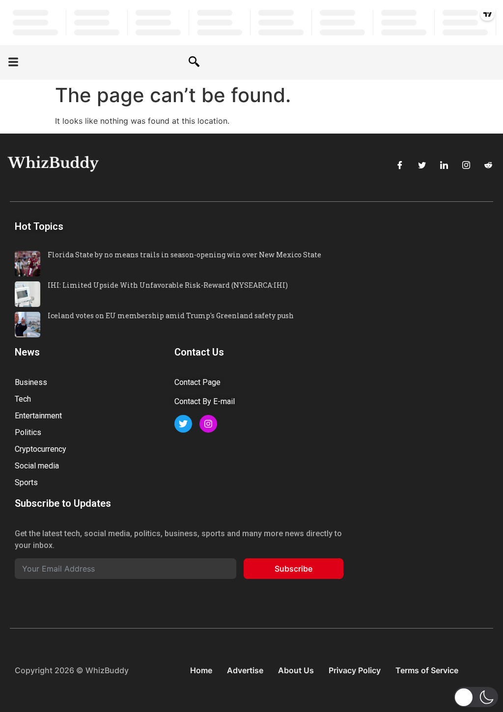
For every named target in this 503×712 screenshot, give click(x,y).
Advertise (245, 670)
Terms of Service (426, 670)
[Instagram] (466, 165)
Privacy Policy (355, 670)
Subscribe (293, 569)
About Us (296, 670)
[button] (13, 62)
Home (201, 670)
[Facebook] (399, 165)
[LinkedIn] (444, 165)
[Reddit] (488, 165)
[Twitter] (422, 165)
